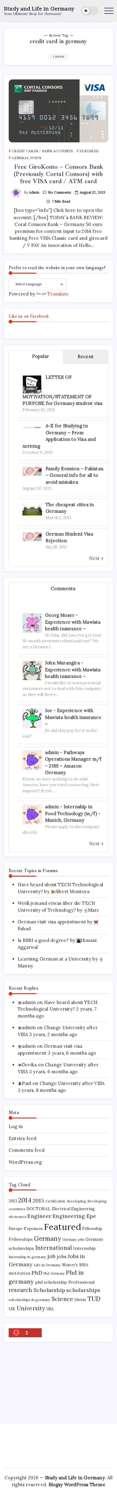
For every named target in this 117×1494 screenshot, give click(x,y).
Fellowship (92, 1228)
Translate (58, 294)
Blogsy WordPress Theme (77, 1484)
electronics (17, 1217)
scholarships (83, 1290)
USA (50, 1308)
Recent (86, 356)
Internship (84, 1248)
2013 (13, 1201)
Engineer (39, 1216)
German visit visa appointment (52, 922)
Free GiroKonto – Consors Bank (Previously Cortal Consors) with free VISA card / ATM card (58, 174)
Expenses (33, 1228)
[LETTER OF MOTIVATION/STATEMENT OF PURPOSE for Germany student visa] (31, 384)
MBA (83, 1264)
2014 (25, 1200)
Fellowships (21, 1239)
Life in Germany (47, 1265)
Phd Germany (54, 1273)
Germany (47, 1238)
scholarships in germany (29, 1299)
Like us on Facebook (29, 316)
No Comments (59, 192)
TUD (94, 1299)
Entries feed (22, 1138)
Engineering (68, 1216)
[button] (90, 10)
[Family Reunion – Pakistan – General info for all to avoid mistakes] (32, 471)
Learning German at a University (54, 959)
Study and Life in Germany (39, 8)
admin (34, 192)
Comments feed (27, 1150)
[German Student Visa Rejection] (32, 536)
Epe (91, 1216)
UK (12, 1308)
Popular (40, 356)
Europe (15, 1228)
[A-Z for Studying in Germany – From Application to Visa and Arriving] (32, 427)
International (53, 1247)
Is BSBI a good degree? (43, 940)
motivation (19, 1273)
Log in (16, 1126)
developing (76, 1201)
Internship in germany (27, 1257)
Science (62, 1298)
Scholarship (49, 1290)
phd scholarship (51, 1282)
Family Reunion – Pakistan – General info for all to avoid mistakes (75, 475)
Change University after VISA (72, 1083)
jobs (62, 1256)
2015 (38, 1200)
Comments (63, 588)
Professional (81, 1282)
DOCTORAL (38, 1208)
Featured (62, 1226)
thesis (80, 1299)
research (20, 1290)
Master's (70, 1264)
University (31, 1308)
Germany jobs (73, 1239)
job (51, 1256)
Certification (55, 1201)
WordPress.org (25, 1162)
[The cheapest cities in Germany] (32, 508)
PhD (37, 1272)
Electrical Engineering (73, 1208)
